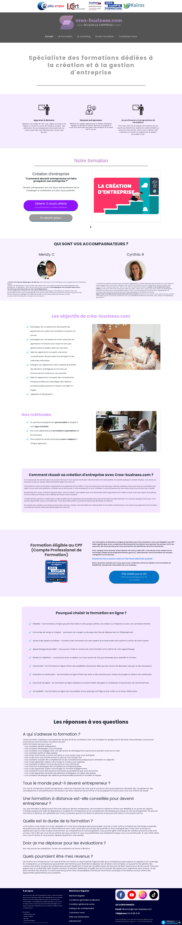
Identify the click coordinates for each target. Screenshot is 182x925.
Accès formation (104, 36)
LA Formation (65, 36)
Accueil (49, 36)
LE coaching (83, 36)
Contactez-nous (128, 36)
